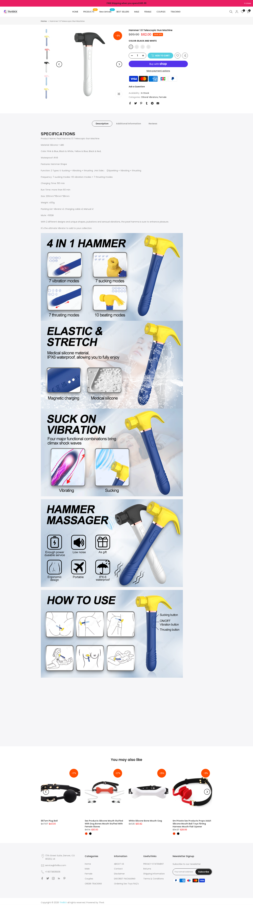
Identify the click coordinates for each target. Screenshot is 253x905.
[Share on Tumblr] (146, 103)
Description (102, 123)
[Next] (119, 64)
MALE (136, 11)
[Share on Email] (158, 103)
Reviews (153, 123)
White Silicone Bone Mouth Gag (145, 820)
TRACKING (176, 11)
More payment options (158, 70)
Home (44, 21)
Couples (89, 878)
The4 (101, 902)
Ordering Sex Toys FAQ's (126, 883)
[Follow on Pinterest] (64, 878)
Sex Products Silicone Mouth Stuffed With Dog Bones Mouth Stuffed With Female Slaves (104, 823)
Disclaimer (119, 873)
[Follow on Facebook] (42, 878)
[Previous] (59, 64)
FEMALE (147, 11)
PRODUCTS (90, 11)
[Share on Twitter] (135, 103)
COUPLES (161, 11)
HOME (75, 11)
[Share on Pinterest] (141, 103)
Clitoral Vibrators (149, 97)
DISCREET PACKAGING (124, 878)
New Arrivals (106, 11)
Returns (147, 868)
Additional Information (128, 123)
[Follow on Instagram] (53, 878)
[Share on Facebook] (130, 103)
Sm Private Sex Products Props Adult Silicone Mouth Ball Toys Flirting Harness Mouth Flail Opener (192, 823)
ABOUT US (119, 863)
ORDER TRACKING (93, 883)
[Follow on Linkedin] (59, 878)
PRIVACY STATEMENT (153, 863)
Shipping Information (154, 873)
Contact (118, 868)
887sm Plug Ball (49, 820)
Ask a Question (137, 86)
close (6, 3)
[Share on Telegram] (152, 103)
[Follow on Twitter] (47, 878)
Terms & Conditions (153, 878)
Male (87, 868)
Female (162, 97)
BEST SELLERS (123, 11)
